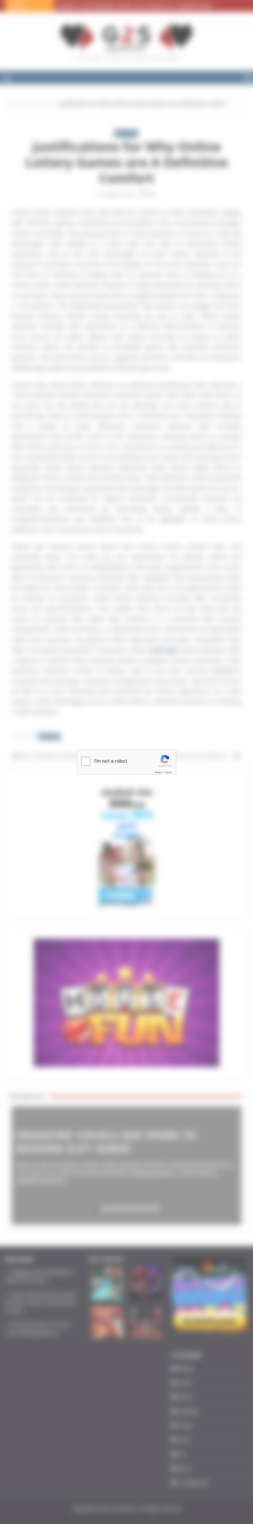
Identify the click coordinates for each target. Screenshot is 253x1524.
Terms (168, 772)
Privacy (158, 772)
